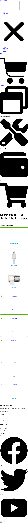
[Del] (3, 521)
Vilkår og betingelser (5, 430)
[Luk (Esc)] (4, 521)
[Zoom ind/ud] (0, 521)
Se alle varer (5, 13)
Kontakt (4, 15)
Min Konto (1, 53)
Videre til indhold (3, 0)
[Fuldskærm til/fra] (1, 521)
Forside (4, 12)
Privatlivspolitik (3, 428)
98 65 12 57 (2, 416)
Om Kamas (5, 14)
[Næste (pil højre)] (1, 522)
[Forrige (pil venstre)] (0, 522)
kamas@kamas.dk (4, 420)
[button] (14, 32)
